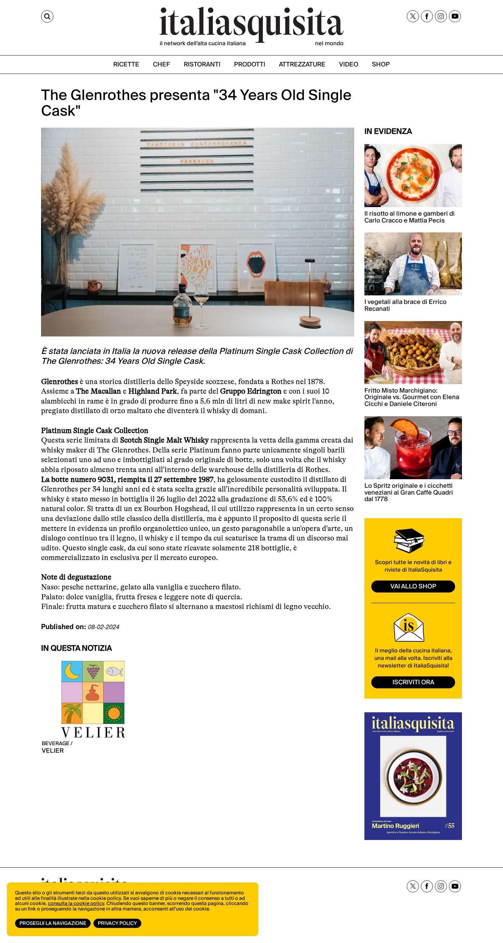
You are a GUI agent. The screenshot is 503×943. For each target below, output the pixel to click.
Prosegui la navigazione (53, 923)
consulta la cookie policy (76, 904)
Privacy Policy (117, 923)
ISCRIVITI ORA (413, 682)
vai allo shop (413, 586)
